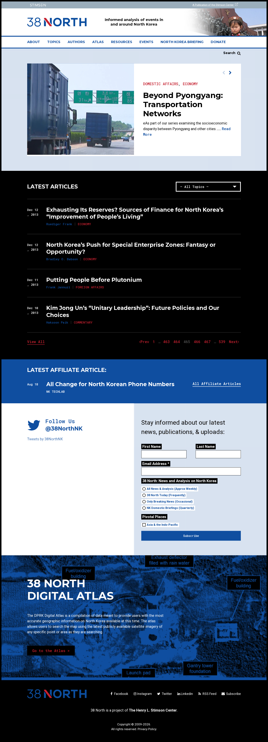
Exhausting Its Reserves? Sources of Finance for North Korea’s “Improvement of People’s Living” (135, 213)
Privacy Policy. (147, 729)
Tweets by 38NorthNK (45, 439)
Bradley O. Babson (62, 259)
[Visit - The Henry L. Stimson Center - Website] (79, 5)
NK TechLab (55, 391)
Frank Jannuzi (58, 287)
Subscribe (233, 694)
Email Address (155, 464)
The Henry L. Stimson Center (153, 710)
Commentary (83, 322)
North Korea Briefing (182, 42)
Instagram (144, 694)
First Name (151, 446)
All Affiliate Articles (217, 383)
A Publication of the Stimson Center (213, 4)
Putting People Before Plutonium (94, 279)
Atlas (98, 42)
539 (223, 341)
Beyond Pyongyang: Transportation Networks (183, 104)
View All (36, 341)
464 (177, 341)
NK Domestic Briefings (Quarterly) (170, 508)
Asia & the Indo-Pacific (162, 524)
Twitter (166, 694)
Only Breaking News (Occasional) (170, 501)
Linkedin (187, 694)
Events (146, 42)
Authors (76, 42)
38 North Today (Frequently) (166, 495)
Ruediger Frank (59, 224)
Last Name (206, 446)
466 (198, 341)
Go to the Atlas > (51, 650)
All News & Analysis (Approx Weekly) (172, 489)
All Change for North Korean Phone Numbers (110, 384)
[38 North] (57, 693)
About (35, 43)
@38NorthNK (64, 428)
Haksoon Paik (57, 322)
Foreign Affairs (90, 287)
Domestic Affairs (160, 83)
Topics (53, 42)
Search (229, 53)
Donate (218, 42)
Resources (121, 42)
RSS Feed (209, 694)
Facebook (120, 694)
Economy (190, 83)
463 (167, 341)
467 (208, 341)
